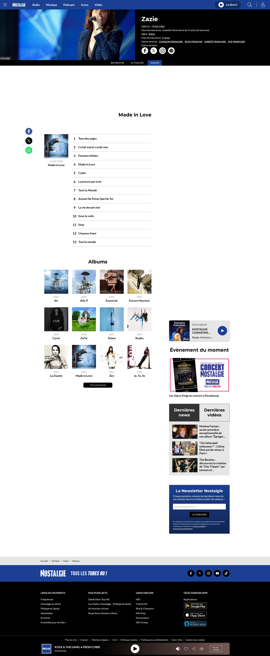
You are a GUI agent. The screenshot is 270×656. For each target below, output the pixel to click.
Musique (51, 4)
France (166, 37)
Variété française (215, 41)
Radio (36, 4)
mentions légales (199, 526)
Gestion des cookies (195, 639)
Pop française (236, 41)
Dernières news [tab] (184, 412)
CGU (114, 639)
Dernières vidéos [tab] (214, 412)
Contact (84, 639)
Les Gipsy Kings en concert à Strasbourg (194, 395)
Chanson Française (171, 41)
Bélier (152, 33)
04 (156, 26)
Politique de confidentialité (154, 639)
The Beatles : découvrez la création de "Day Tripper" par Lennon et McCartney (212, 466)
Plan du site (70, 639)
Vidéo (98, 4)
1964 (162, 26)
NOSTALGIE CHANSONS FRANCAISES (200, 331)
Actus (84, 4)
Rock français (193, 41)
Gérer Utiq (176, 639)
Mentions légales (100, 639)
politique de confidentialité (182, 529)
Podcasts (69, 4)
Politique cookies (129, 639)
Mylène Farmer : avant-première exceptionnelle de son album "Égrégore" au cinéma (212, 432)
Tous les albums (98, 385)
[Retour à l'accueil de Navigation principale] (19, 5)
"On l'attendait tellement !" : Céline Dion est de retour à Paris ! (211, 448)
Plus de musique (216, 648)
